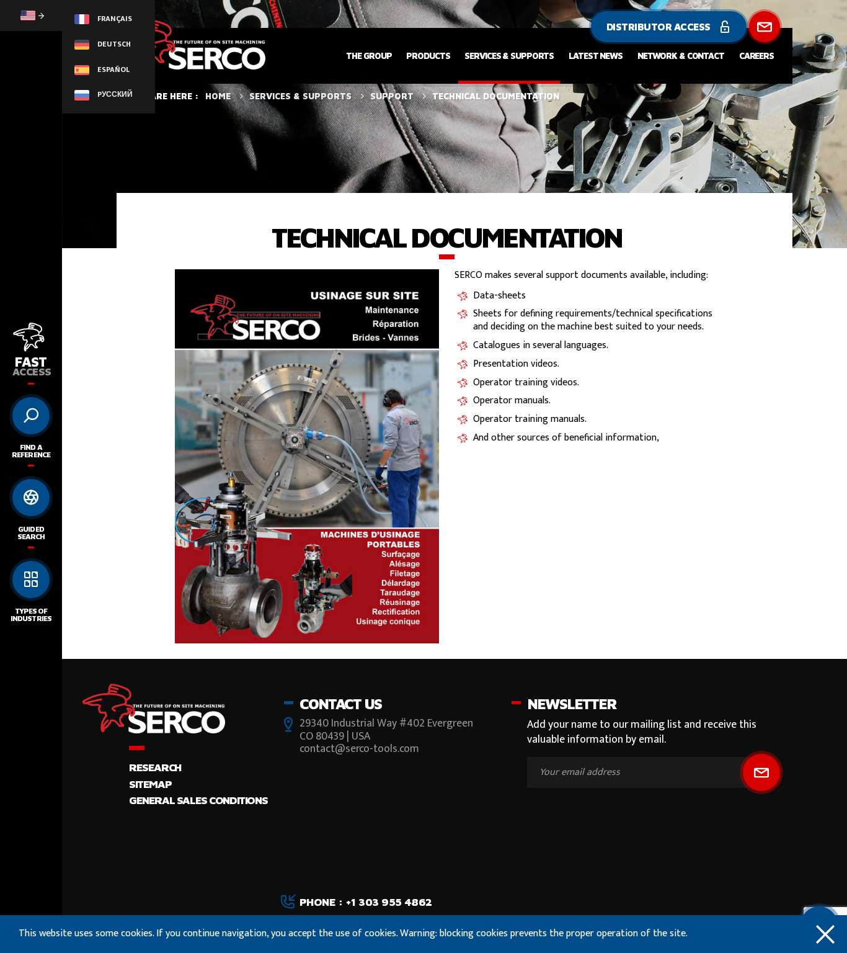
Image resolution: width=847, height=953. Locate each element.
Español (112, 69)
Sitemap (150, 783)
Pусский (114, 94)
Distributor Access (659, 26)
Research (155, 767)
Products (428, 55)
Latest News (596, 55)
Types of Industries (31, 614)
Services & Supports (509, 55)
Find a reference (31, 450)
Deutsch (113, 44)
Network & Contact (680, 55)
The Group (368, 55)
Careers (756, 55)
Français (113, 18)
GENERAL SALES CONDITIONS (198, 800)
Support (392, 96)
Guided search (31, 532)
